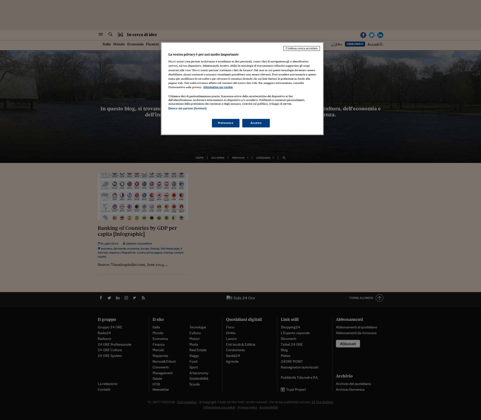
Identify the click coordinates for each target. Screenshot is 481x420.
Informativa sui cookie (218, 87)
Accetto (256, 122)
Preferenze (225, 122)
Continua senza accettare (302, 48)
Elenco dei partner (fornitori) (187, 108)
